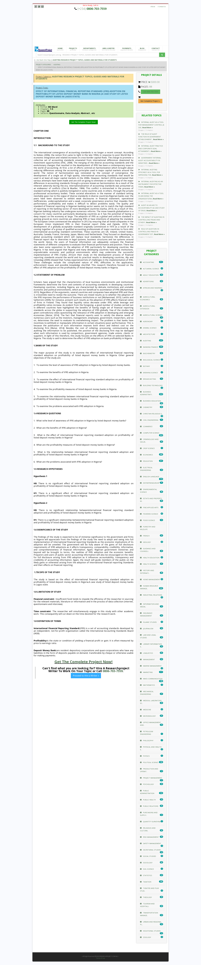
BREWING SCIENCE (150, 373)
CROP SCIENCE (149, 448)
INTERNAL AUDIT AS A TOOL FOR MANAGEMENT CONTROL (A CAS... (151, 125)
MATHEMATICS (149, 685)
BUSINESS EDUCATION (152, 401)
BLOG (142, 49)
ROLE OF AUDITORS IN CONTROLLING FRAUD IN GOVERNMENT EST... (151, 231)
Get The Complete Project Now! (83, 122)
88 (150, 86)
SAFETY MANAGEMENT (152, 843)
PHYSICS (146, 756)
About (153, 7)
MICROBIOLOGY (149, 716)
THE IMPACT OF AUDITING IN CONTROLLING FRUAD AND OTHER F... (151, 219)
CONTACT (156, 49)
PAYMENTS (127, 49)
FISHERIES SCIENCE (150, 514)
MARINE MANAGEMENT (152, 666)
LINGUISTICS (148, 653)
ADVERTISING (148, 281)
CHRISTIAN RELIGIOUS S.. (152, 414)
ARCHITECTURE (149, 334)
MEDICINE (147, 709)
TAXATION (147, 882)
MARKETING (148, 672)
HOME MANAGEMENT (151, 579)
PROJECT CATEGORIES (43, 64)
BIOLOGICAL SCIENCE (151, 360)
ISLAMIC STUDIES (150, 622)
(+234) (92, 9)
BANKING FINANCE (150, 347)
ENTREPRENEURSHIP (151, 483)
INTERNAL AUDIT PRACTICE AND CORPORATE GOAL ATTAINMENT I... (150, 148)
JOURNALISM (148, 628)
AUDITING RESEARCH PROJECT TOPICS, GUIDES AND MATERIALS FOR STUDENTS (85, 60)
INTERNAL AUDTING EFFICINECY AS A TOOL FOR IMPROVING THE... (150, 172)
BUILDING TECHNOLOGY (152, 385)
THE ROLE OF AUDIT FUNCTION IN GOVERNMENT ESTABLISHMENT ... (151, 136)
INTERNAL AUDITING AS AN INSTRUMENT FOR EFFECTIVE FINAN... (150, 184)
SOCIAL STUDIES (149, 856)
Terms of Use (100, 958)
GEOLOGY (147, 542)
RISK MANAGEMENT (151, 837)
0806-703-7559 (113, 671)
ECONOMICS (148, 455)
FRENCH (146, 536)
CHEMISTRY (147, 407)
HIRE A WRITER (108, 49)
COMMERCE (147, 426)
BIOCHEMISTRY (149, 353)
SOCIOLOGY (147, 863)
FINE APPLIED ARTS (150, 507)
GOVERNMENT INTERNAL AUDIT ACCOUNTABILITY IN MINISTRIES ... (149, 160)
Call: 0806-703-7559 (150, 92)
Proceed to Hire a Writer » (86, 675)
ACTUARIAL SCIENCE (151, 269)
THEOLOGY (147, 897)
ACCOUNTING (148, 262)
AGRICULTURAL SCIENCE (152, 315)
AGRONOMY (148, 321)
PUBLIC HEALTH (149, 800)
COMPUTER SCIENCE (151, 433)
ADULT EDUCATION (151, 275)
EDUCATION (148, 461)
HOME (60, 49)
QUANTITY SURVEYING (152, 821)
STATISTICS (147, 875)
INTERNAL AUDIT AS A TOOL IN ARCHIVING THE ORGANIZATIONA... (151, 196)
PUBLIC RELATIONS (150, 806)
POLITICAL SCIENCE (150, 762)
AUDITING (57, 64)
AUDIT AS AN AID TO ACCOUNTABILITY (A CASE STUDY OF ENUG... (151, 208)
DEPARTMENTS (89, 49)
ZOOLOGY (147, 937)
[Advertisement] (102, 28)
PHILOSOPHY (148, 740)
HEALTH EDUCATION (151, 558)
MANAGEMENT (149, 659)
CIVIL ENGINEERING (150, 420)
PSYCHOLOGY (148, 784)
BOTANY (146, 366)
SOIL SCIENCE (148, 869)
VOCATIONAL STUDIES (152, 931)
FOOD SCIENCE (149, 520)
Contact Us (162, 7)
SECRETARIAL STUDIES (152, 850)
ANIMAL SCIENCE (149, 328)
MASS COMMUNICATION (152, 679)
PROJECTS (73, 49)
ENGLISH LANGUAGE (151, 476)
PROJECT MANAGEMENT (152, 778)
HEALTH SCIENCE (149, 564)
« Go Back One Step (43, 60)
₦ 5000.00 (154, 82)
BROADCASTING (149, 379)
